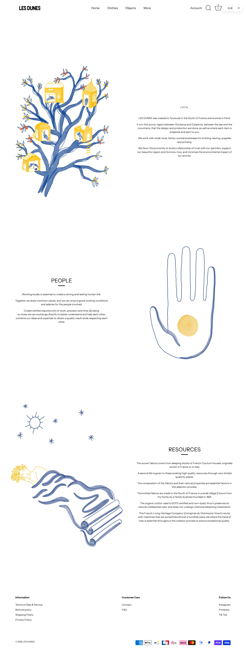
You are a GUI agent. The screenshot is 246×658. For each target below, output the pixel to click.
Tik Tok (223, 614)
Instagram (225, 604)
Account (196, 8)
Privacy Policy (23, 619)
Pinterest (224, 609)
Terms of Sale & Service (28, 604)
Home (95, 8)
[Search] (208, 8)
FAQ (124, 609)
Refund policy (23, 609)
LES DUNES (29, 641)
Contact (126, 604)
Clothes (112, 8)
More (147, 8)
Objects (130, 8)
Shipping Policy (24, 614)
